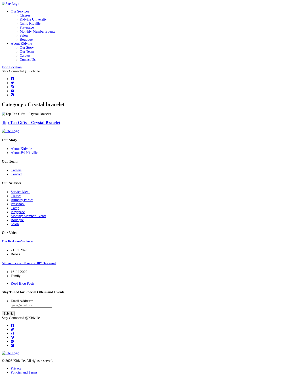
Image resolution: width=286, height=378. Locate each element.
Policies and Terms (24, 372)
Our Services (20, 11)
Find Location (12, 67)
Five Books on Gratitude (17, 241)
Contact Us (28, 59)
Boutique (26, 39)
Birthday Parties (22, 200)
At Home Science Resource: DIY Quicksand (29, 263)
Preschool (18, 204)
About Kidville (21, 43)
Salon (24, 35)
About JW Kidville (24, 153)
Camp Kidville (30, 23)
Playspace (27, 27)
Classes (25, 15)
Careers (25, 55)
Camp (15, 208)
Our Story (27, 47)
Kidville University (33, 19)
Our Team (27, 51)
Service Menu (20, 192)
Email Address (22, 301)
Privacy (16, 368)
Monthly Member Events (37, 31)
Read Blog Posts (22, 283)
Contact (16, 174)
